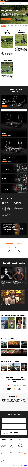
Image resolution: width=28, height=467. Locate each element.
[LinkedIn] (22, 456)
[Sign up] (24, 453)
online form (6, 433)
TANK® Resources (3, 459)
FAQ (1, 461)
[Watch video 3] (19, 323)
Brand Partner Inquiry (3, 453)
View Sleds (3, 19)
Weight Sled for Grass (3, 25)
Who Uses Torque (11, 453)
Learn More (8, 0)
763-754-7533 (26, 1)
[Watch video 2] (11, 323)
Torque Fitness (4, 465)
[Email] (23, 456)
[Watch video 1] (4, 323)
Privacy (10, 446)
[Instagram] (21, 456)
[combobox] (14, 3)
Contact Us (8, 19)
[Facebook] (18, 456)
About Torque (11, 452)
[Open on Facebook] (23, 315)
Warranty (11, 445)
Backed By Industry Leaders (18, 25)
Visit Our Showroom (12, 454)
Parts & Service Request (3, 445)
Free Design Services (3, 446)
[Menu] (27, 3)
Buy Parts (2, 444)
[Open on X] (21, 315)
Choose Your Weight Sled (10, 25)
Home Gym (2, 1)
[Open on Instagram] (24, 315)
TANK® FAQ (2, 460)
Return (10, 448)
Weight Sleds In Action (25, 25)
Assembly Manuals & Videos (4, 454)
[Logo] (4, 3)
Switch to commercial (9, 1)
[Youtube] (20, 456)
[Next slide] (3, 218)
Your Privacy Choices (12, 447)
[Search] (20, 3)
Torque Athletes (2, 452)
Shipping (10, 444)
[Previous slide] (1, 218)
